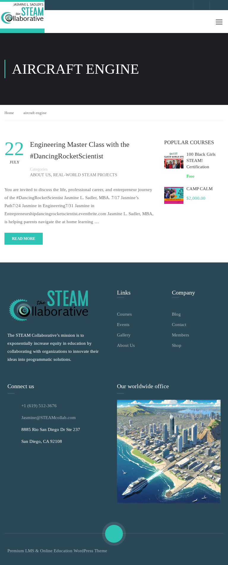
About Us (40, 175)
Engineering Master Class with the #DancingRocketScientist (79, 150)
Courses (124, 314)
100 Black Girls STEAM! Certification (201, 160)
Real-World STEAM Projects (85, 175)
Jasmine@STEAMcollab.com (48, 417)
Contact (179, 324)
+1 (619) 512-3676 (39, 405)
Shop (176, 345)
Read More (23, 238)
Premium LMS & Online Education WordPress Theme (57, 550)
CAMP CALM (199, 188)
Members (180, 335)
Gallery (124, 335)
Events (123, 324)
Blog (176, 314)
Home (9, 113)
